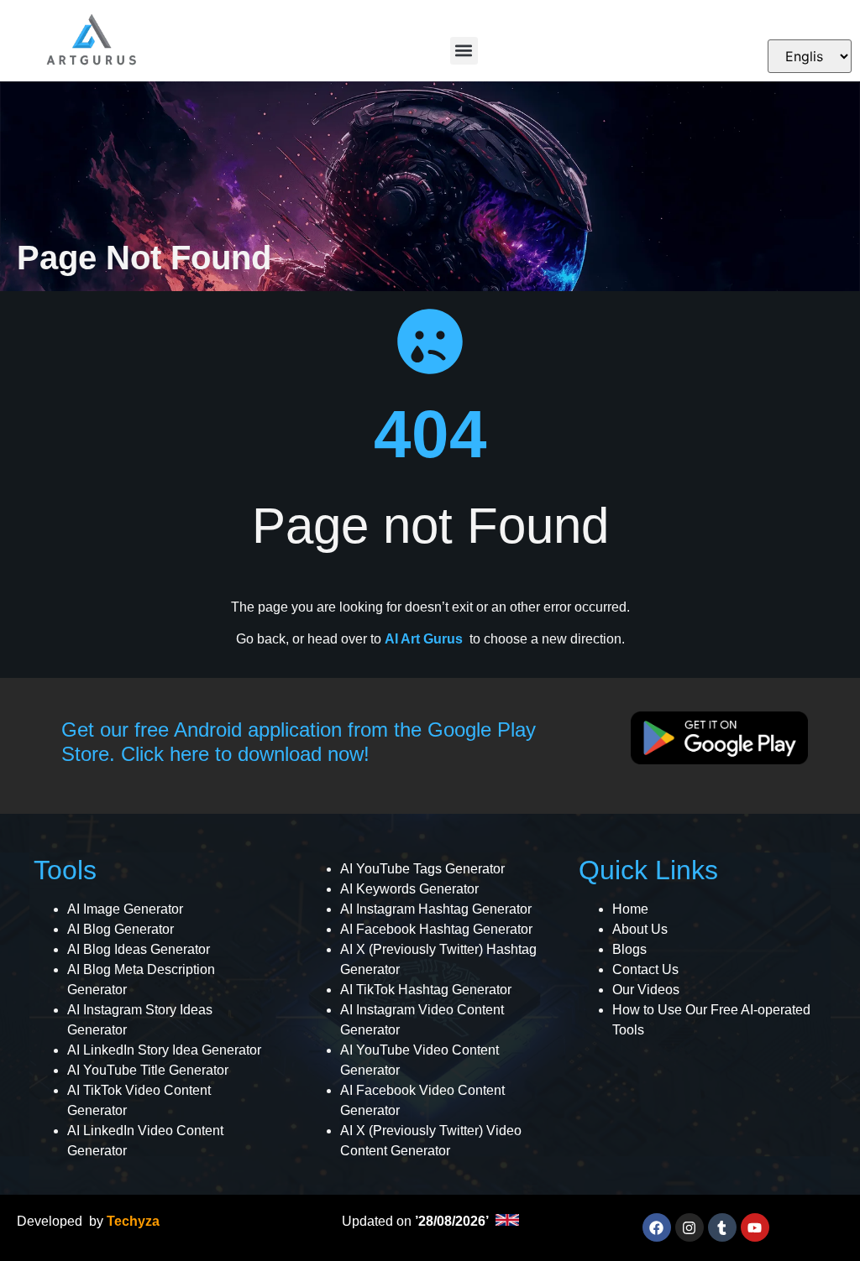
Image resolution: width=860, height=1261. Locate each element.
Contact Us (645, 969)
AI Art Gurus (424, 639)
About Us (640, 929)
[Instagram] (689, 1227)
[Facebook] (656, 1227)
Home (630, 909)
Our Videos (645, 989)
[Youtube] (755, 1227)
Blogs (629, 949)
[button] (464, 51)
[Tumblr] (722, 1227)
